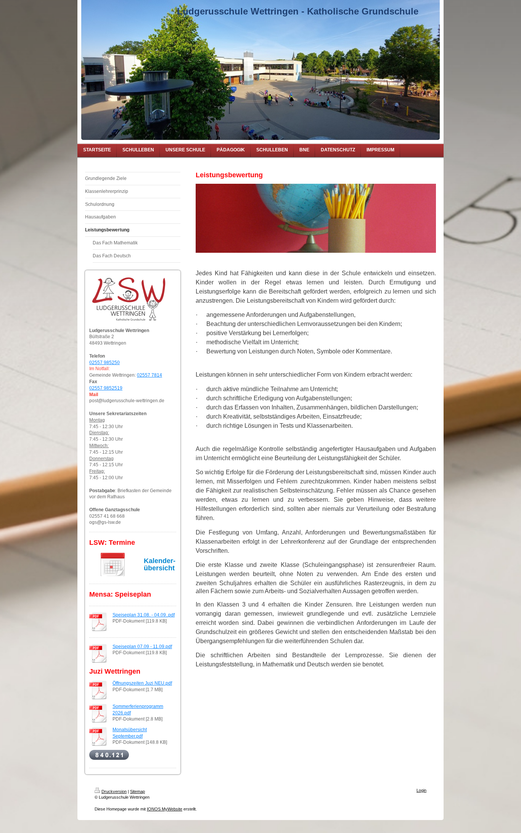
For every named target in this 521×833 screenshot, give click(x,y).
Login (421, 790)
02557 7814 (149, 375)
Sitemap (137, 791)
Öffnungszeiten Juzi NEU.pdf (142, 683)
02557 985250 (104, 362)
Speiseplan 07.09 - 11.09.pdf (142, 646)
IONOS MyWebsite (164, 809)
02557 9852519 (105, 388)
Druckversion (114, 791)
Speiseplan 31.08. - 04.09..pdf (144, 615)
